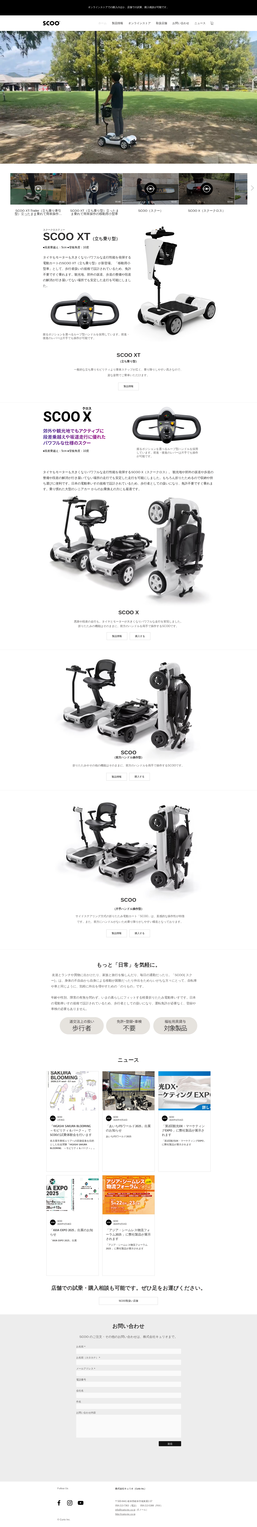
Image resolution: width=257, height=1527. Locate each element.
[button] (212, 23)
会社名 (80, 1390)
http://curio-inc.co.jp (125, 1514)
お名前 (80, 1346)
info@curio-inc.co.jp (125, 1509)
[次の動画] (252, 188)
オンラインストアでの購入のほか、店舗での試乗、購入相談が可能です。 (128, 7)
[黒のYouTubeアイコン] (80, 1502)
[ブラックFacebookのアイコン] (58, 1502)
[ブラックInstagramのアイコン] (69, 1502)
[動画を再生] (38, 188)
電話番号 (81, 1379)
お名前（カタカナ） (87, 1357)
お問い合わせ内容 (86, 1412)
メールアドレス (84, 1368)
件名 (78, 1401)
